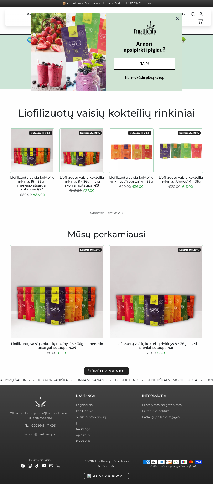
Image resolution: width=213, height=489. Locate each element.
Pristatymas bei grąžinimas (162, 405)
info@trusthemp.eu (43, 434)
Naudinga (83, 429)
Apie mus (83, 435)
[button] (193, 14)
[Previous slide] (10, 293)
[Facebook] (22, 465)
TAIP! (144, 64)
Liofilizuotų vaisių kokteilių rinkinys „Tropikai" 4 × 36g (131, 179)
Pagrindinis (84, 405)
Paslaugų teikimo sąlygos (161, 417)
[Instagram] (29, 465)
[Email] (51, 465)
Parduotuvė (84, 411)
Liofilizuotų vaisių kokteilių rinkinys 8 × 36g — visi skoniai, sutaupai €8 (82, 181)
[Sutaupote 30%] (32, 173)
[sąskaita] (201, 14)
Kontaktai (83, 441)
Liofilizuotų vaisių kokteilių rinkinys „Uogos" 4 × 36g (181, 179)
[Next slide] (202, 293)
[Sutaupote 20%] (81, 173)
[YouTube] (44, 465)
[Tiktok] (37, 465)
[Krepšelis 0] (200, 21)
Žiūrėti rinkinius (106, 371)
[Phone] (58, 465)
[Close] (177, 18)
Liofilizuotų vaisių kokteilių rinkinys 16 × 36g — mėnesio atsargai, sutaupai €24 (32, 183)
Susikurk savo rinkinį (91, 417)
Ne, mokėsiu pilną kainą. (144, 78)
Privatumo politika (155, 411)
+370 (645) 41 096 (43, 425)
